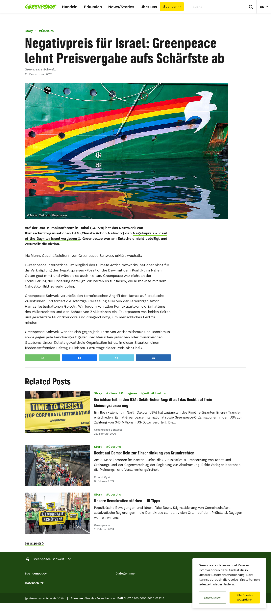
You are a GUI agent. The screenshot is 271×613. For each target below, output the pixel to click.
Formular (103, 598)
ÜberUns (159, 393)
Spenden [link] (170, 7)
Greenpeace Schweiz (48, 559)
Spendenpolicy (36, 573)
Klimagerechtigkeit (135, 393)
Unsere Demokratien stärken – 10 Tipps (127, 501)
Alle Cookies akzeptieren (245, 597)
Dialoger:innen (125, 573)
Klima (112, 393)
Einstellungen (212, 597)
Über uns (148, 6)
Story (29, 31)
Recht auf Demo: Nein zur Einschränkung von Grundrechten (144, 453)
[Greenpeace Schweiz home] (39, 6)
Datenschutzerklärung (228, 575)
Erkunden (93, 6)
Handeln (70, 6)
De (265, 7)
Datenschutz (34, 583)
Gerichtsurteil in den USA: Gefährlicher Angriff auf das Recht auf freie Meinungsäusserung (153, 402)
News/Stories (121, 6)
